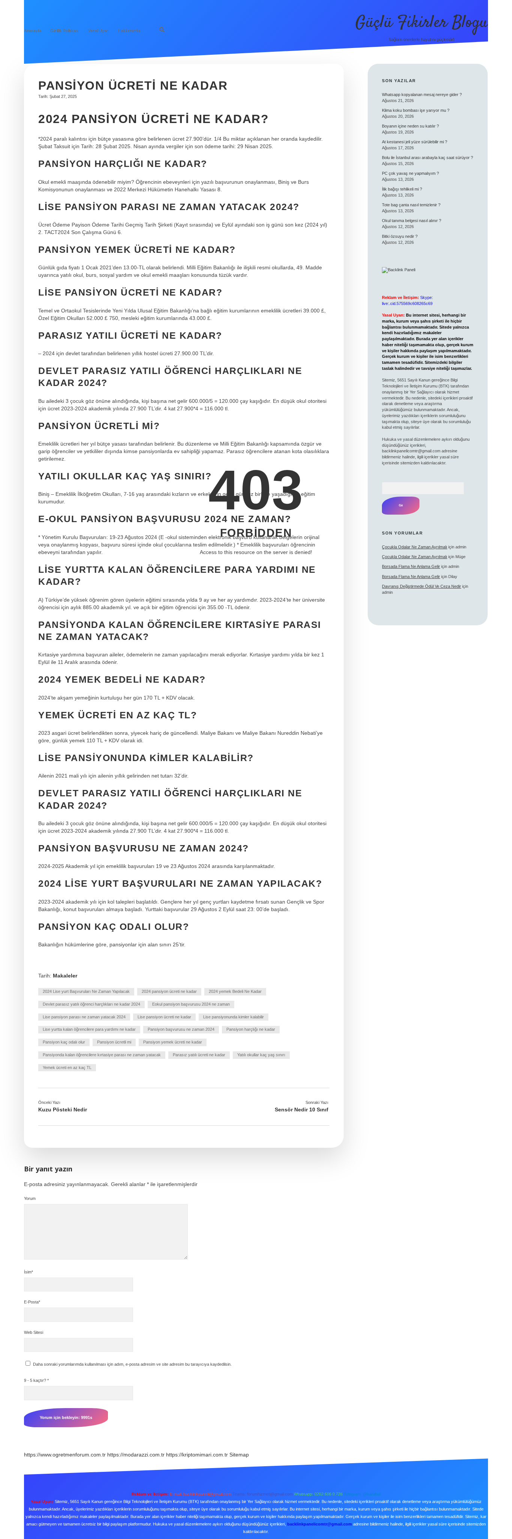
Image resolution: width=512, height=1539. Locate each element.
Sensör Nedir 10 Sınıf (301, 1110)
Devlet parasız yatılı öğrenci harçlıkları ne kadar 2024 (91, 1004)
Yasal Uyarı (98, 31)
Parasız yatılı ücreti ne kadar (199, 1055)
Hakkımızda (129, 31)
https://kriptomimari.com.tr (197, 1455)
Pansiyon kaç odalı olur (64, 1042)
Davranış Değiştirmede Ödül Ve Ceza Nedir (421, 586)
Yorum (30, 1198)
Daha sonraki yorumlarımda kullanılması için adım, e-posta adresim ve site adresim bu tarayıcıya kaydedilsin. (132, 1364)
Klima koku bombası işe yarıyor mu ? (415, 110)
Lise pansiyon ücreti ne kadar (164, 1017)
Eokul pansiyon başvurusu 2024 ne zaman (191, 1004)
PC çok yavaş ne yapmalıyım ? (410, 173)
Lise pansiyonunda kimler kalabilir (233, 1017)
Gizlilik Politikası (64, 31)
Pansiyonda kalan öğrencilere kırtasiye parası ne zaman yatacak (102, 1055)
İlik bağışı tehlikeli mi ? (402, 189)
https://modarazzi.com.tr (136, 1455)
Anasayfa (32, 31)
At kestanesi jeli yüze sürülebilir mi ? (414, 142)
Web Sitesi (33, 1332)
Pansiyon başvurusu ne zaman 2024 (181, 1029)
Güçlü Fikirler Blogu (421, 23)
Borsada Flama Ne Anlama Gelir (411, 566)
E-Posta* (32, 1302)
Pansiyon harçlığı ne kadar (250, 1029)
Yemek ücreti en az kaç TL (67, 1067)
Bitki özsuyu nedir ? (400, 236)
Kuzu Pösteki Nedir (62, 1110)
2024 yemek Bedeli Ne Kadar (235, 991)
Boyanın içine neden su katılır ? (410, 126)
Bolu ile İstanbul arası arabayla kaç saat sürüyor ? (427, 157)
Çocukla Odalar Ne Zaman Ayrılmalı (414, 547)
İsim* (28, 1272)
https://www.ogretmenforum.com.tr (65, 1455)
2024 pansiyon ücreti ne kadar (169, 991)
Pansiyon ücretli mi (114, 1042)
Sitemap (239, 1455)
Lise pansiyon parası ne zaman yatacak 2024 (84, 1017)
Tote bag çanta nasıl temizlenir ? (411, 205)
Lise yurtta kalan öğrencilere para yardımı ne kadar (89, 1029)
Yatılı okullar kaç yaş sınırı (261, 1055)
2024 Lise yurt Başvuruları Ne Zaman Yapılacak (86, 991)
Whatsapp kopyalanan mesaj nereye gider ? (422, 94)
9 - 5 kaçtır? (36, 1380)
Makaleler (65, 976)
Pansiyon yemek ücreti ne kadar (172, 1042)
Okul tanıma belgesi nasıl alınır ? (411, 220)
